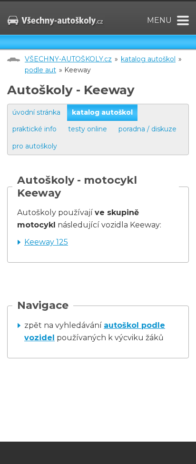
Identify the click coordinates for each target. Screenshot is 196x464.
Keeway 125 (46, 242)
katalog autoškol (148, 59)
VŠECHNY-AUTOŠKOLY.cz (68, 59)
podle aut (40, 70)
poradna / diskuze (147, 129)
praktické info (34, 129)
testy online (87, 129)
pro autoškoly (34, 146)
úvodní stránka (36, 112)
